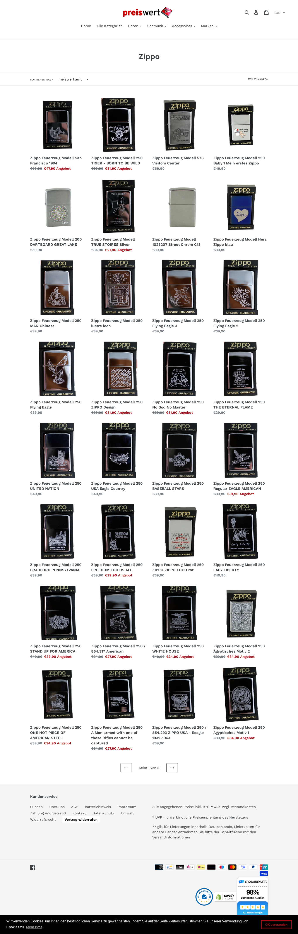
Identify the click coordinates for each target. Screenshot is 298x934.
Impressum (126, 807)
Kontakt (79, 813)
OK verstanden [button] (276, 924)
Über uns (57, 807)
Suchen (36, 807)
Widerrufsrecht (43, 819)
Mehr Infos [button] (34, 927)
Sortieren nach (41, 79)
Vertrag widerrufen (81, 819)
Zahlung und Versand (48, 813)
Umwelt (127, 813)
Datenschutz (103, 813)
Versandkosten (243, 807)
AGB (74, 807)
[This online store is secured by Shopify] (225, 900)
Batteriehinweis (98, 807)
